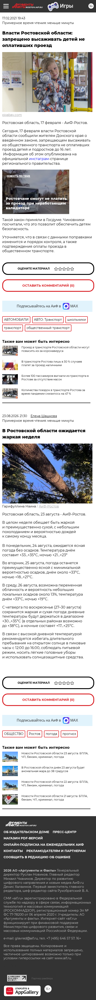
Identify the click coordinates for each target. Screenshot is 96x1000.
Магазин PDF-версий (23, 838)
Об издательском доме (26, 832)
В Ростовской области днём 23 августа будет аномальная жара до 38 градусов (53, 769)
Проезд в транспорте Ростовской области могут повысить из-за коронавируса (55, 349)
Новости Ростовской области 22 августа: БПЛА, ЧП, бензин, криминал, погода (54, 783)
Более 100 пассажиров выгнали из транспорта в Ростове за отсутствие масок (55, 377)
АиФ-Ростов (49, 506)
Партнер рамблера (42, 978)
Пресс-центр (64, 832)
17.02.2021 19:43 (13, 18)
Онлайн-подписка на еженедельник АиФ (44, 845)
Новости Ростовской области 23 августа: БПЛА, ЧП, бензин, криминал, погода (54, 755)
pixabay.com (12, 115)
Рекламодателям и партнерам (56, 851)
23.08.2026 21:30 (14, 416)
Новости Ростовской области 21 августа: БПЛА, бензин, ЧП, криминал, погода (54, 797)
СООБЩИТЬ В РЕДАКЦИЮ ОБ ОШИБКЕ (37, 857)
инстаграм (39, 159)
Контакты (13, 851)
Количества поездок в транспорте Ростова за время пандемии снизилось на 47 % (53, 391)
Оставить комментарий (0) (48, 286)
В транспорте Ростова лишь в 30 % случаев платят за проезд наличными (51, 363)
